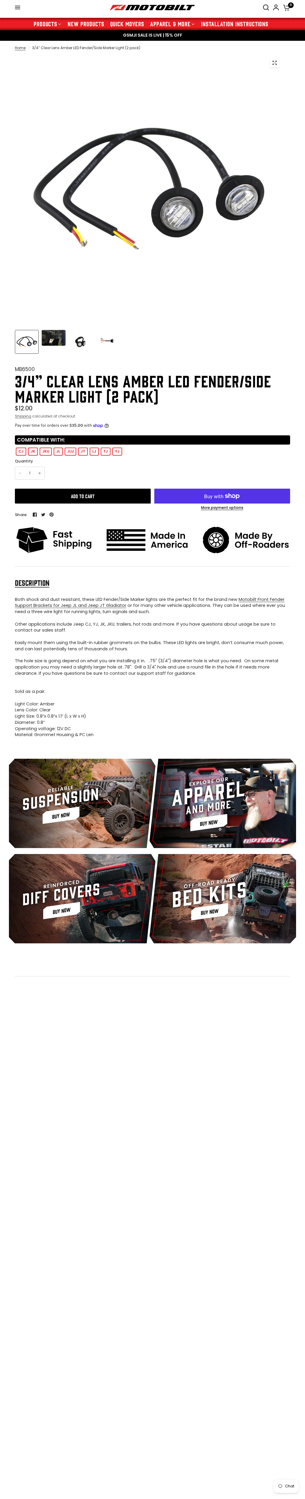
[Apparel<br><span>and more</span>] (223, 803)
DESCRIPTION (32, 582)
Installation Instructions (234, 23)
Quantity (24, 461)
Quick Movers (127, 23)
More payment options (222, 507)
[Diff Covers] (82, 898)
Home (20, 47)
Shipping (23, 416)
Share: (21, 515)
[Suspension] (82, 803)
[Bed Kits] (223, 898)
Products (45, 23)
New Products (86, 23)
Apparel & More (170, 23)
